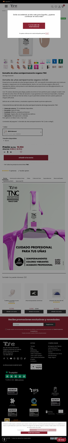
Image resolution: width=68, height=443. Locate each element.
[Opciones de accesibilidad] (4, 439)
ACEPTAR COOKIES (34, 432)
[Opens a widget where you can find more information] (61, 440)
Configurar (20, 430)
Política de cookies (36, 427)
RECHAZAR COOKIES (43, 430)
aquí (47, 33)
